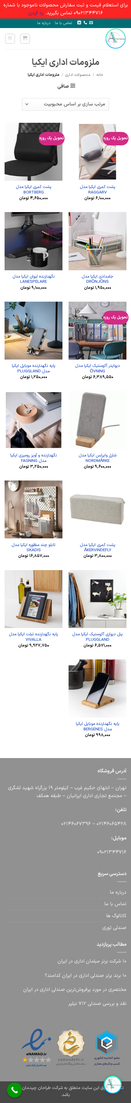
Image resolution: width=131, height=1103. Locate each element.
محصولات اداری (77, 75)
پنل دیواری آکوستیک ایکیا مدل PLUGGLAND (97, 637)
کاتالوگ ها (116, 916)
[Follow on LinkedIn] (79, 23)
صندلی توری (114, 927)
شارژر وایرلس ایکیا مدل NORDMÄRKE (97, 458)
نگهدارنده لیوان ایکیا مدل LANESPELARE (33, 279)
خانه (99, 75)
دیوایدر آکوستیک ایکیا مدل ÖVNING (97, 368)
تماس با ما (63, 23)
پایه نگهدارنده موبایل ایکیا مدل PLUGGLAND (33, 368)
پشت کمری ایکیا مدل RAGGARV (97, 189)
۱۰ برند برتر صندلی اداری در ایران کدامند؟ (85, 975)
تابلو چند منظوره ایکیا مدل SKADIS (33, 547)
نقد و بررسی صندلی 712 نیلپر (97, 1003)
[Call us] (85, 23)
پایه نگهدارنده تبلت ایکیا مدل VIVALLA (33, 637)
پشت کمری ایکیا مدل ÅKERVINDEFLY (97, 547)
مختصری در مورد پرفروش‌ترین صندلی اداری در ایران (74, 989)
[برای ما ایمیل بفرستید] (91, 23)
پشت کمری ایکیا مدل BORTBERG (33, 189)
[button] (25, 39)
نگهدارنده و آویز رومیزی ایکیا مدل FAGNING (33, 458)
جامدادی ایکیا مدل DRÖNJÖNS (97, 279)
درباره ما (44, 23)
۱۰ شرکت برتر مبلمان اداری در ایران (92, 961)
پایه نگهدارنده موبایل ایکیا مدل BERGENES (97, 726)
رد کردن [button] (36, 13)
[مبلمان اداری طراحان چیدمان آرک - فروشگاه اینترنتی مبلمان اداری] (106, 38)
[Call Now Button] (14, 1090)
